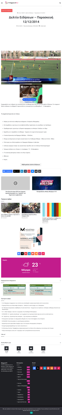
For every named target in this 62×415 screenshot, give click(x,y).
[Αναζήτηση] (60, 3)
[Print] (39, 171)
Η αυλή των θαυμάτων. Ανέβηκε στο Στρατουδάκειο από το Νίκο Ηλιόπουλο (51, 220)
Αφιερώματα (21, 399)
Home (19, 12)
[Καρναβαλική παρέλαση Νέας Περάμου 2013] (31, 208)
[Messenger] (32, 171)
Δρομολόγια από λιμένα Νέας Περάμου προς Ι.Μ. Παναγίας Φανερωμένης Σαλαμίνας (22, 323)
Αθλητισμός (20, 374)
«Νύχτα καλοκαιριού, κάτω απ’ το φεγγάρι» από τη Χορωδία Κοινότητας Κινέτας (21, 330)
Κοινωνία (20, 369)
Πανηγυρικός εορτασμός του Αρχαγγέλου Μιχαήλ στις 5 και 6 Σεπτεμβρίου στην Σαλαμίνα (23, 318)
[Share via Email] (36, 171)
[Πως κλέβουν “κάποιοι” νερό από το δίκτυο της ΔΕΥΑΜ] (10, 208)
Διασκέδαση (20, 397)
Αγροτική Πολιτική (22, 401)
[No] (60, 411)
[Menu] (2, 3)
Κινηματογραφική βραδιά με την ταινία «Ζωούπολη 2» (14, 325)
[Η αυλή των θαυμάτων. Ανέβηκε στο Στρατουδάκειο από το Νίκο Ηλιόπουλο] (51, 210)
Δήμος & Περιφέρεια (22, 385)
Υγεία (19, 392)
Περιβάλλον (20, 394)
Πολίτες (19, 383)
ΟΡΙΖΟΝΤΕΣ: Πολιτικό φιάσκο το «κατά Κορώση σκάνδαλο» (16, 321)
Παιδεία (19, 389)
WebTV (23, 12)
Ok (31, 412)
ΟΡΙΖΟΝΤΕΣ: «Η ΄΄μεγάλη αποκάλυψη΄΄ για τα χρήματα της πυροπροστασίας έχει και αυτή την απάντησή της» (27, 314)
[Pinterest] (28, 171)
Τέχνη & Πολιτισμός (22, 379)
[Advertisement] (31, 39)
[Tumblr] (25, 171)
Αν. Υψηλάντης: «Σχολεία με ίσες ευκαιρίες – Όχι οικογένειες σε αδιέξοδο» (19, 316)
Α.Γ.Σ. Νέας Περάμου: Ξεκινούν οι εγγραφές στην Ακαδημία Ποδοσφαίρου (19, 311)
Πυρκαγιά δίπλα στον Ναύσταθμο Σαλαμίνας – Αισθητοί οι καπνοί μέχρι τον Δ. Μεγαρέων (23, 305)
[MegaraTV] (12, 3)
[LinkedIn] (21, 171)
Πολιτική (20, 372)
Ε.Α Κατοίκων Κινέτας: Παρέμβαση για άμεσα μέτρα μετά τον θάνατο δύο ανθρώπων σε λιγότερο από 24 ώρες (28, 328)
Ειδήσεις (20, 367)
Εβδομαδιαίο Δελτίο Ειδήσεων (31, 164)
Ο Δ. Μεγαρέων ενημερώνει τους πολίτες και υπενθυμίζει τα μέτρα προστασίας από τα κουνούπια (25, 303)
